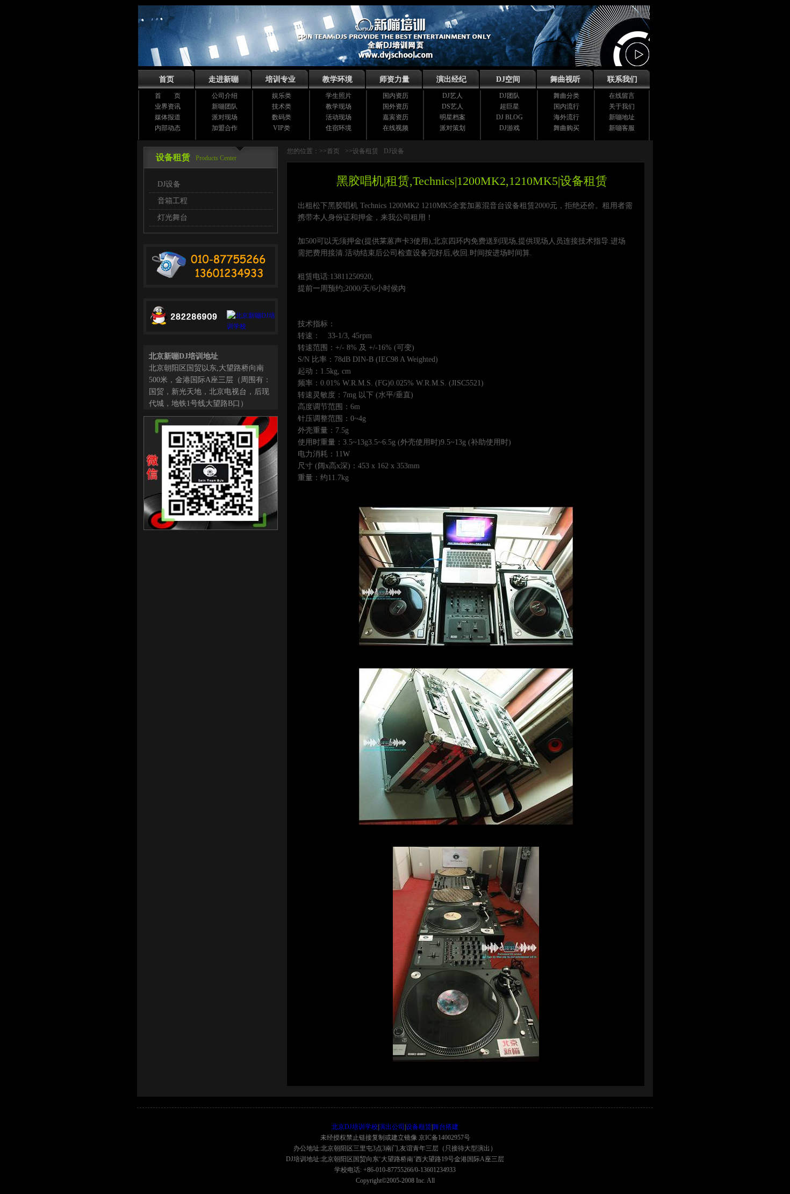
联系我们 (622, 79)
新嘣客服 (622, 128)
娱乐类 (281, 95)
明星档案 (452, 117)
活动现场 (338, 117)
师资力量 (394, 79)
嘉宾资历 (395, 117)
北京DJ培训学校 (355, 1127)
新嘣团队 (225, 106)
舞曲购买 (566, 128)
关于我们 (622, 106)
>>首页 (329, 151)
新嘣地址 (622, 117)
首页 (166, 79)
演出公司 (392, 1127)
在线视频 (395, 128)
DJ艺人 (452, 95)
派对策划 (452, 128)
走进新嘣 (224, 79)
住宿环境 (338, 128)
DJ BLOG (509, 117)
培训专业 (280, 79)
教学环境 (337, 79)
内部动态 (168, 128)
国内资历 (395, 95)
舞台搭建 (445, 1127)
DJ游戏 (509, 128)
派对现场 (225, 117)
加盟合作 (225, 128)
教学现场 (338, 106)
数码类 (281, 117)
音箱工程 (172, 201)
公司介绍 (225, 95)
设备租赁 (419, 1127)
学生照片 (338, 95)
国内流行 (566, 106)
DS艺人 (452, 106)
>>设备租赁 (361, 151)
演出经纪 (451, 79)
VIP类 (281, 128)
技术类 (281, 106)
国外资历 (395, 106)
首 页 (168, 95)
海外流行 (566, 117)
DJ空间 (508, 79)
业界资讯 (168, 106)
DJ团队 (509, 95)
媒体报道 (168, 117)
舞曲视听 (565, 79)
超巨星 (509, 106)
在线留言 (622, 95)
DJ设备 (169, 184)
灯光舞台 (172, 217)
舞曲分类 (566, 95)
